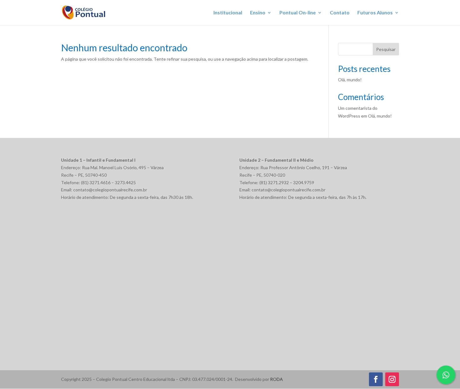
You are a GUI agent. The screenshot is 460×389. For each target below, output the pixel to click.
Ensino (257, 12)
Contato (340, 12)
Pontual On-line (297, 12)
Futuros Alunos (375, 12)
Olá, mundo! (350, 79)
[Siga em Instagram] (392, 379)
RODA (276, 379)
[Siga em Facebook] (376, 379)
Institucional (227, 12)
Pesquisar (386, 49)
